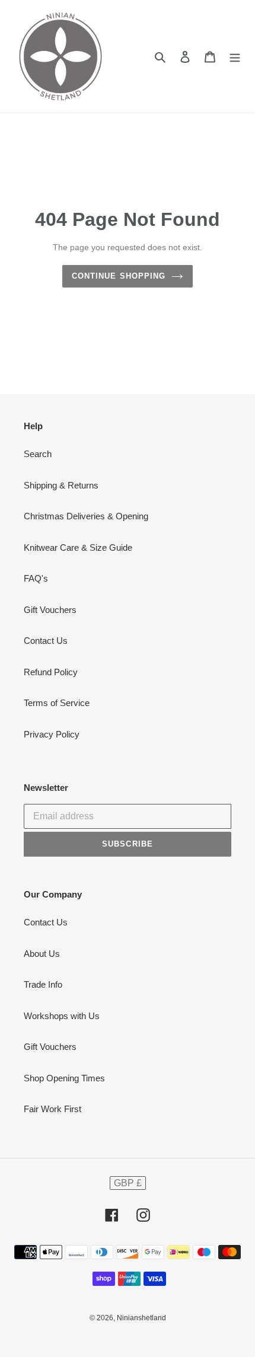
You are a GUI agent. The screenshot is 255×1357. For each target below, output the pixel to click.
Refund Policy (51, 672)
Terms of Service (57, 703)
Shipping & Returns (61, 485)
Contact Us (46, 641)
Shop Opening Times (64, 1078)
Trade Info (43, 984)
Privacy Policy (51, 734)
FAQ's (36, 578)
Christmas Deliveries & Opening (86, 516)
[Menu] (234, 56)
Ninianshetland (141, 1318)
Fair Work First (52, 1109)
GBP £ (128, 1183)
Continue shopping (118, 276)
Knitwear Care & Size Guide (78, 547)
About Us (42, 954)
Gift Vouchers (50, 610)
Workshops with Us (62, 1016)
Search (38, 454)
